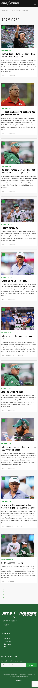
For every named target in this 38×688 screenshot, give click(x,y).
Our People (7, 644)
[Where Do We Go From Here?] (19, 263)
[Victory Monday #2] (19, 210)
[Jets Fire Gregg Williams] (19, 374)
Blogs (3, 75)
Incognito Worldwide (22, 676)
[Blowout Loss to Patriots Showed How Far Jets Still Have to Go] (19, 36)
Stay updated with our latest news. (11, 661)
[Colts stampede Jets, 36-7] (19, 545)
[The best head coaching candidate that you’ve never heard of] (19, 94)
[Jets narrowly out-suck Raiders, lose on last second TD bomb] (19, 429)
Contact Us (7, 641)
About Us (7, 638)
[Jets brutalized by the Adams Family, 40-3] (19, 318)
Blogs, (3, 355)
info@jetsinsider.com (8, 625)
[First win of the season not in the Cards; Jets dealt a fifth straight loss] (19, 487)
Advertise (7, 647)
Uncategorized (10, 355)
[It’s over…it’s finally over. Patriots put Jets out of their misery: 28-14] (19, 152)
